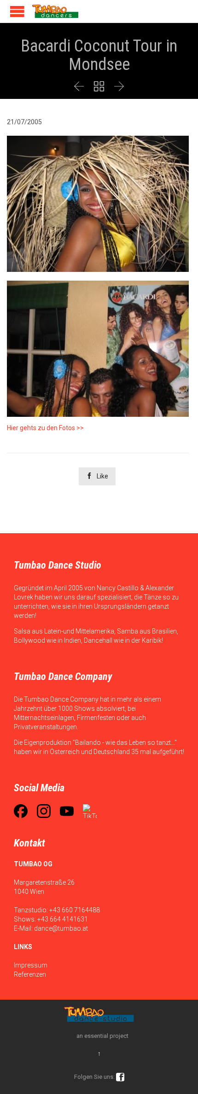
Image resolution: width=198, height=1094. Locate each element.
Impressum (30, 965)
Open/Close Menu (17, 11)
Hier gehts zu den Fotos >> (45, 428)
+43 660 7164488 (74, 910)
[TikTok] (90, 811)
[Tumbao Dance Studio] (55, 11)
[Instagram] (44, 811)
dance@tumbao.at (61, 928)
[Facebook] (21, 811)
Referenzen (30, 974)
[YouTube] (67, 811)
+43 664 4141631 (62, 919)
